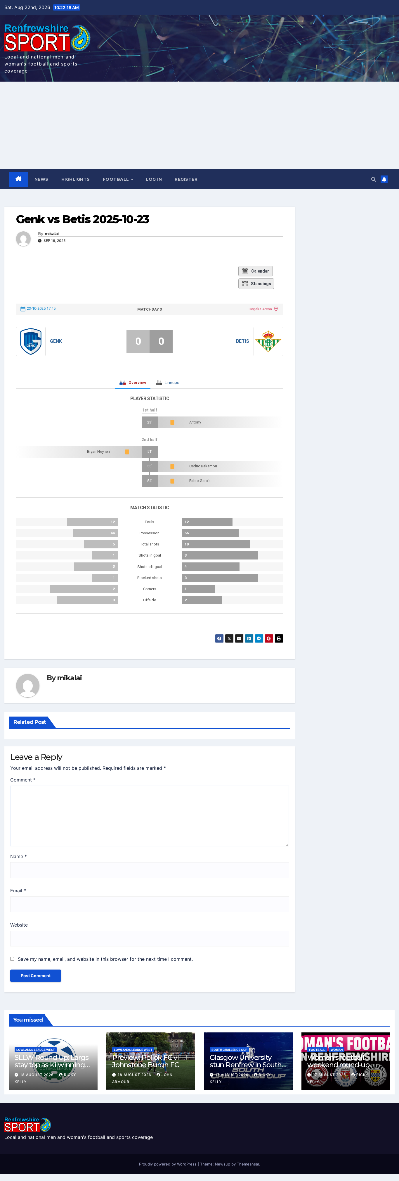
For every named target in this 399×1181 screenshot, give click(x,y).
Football (117, 179)
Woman (337, 1049)
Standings (261, 283)
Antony (195, 422)
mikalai (52, 233)
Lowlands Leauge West (35, 1049)
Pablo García (200, 480)
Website (19, 925)
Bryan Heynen (98, 451)
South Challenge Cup (229, 1049)
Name (18, 856)
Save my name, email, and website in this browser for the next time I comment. (105, 959)
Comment (23, 780)
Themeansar (248, 1164)
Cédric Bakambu (203, 466)
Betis (242, 341)
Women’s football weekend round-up (338, 1061)
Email (18, 891)
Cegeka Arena (260, 309)
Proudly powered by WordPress (168, 1164)
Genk (56, 341)
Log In (154, 179)
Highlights (75, 179)
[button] (373, 179)
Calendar (260, 271)
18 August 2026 (37, 1074)
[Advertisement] (199, 125)
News (41, 179)
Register (186, 179)
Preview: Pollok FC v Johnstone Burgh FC (145, 1061)
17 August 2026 (232, 1074)
